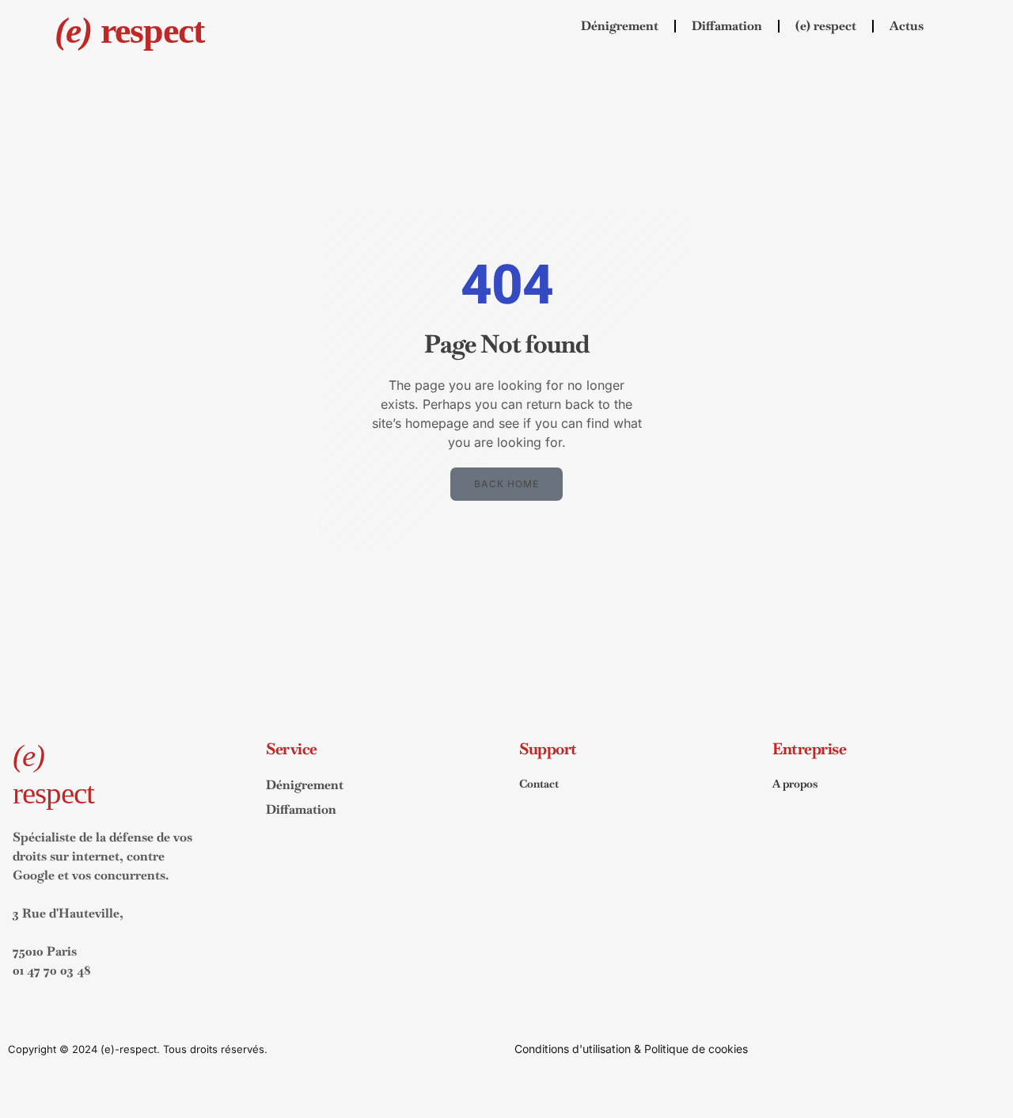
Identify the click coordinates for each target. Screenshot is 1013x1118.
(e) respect (825, 25)
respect (129, 30)
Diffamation (727, 25)
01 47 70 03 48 (52, 970)
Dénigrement (619, 25)
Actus (907, 25)
